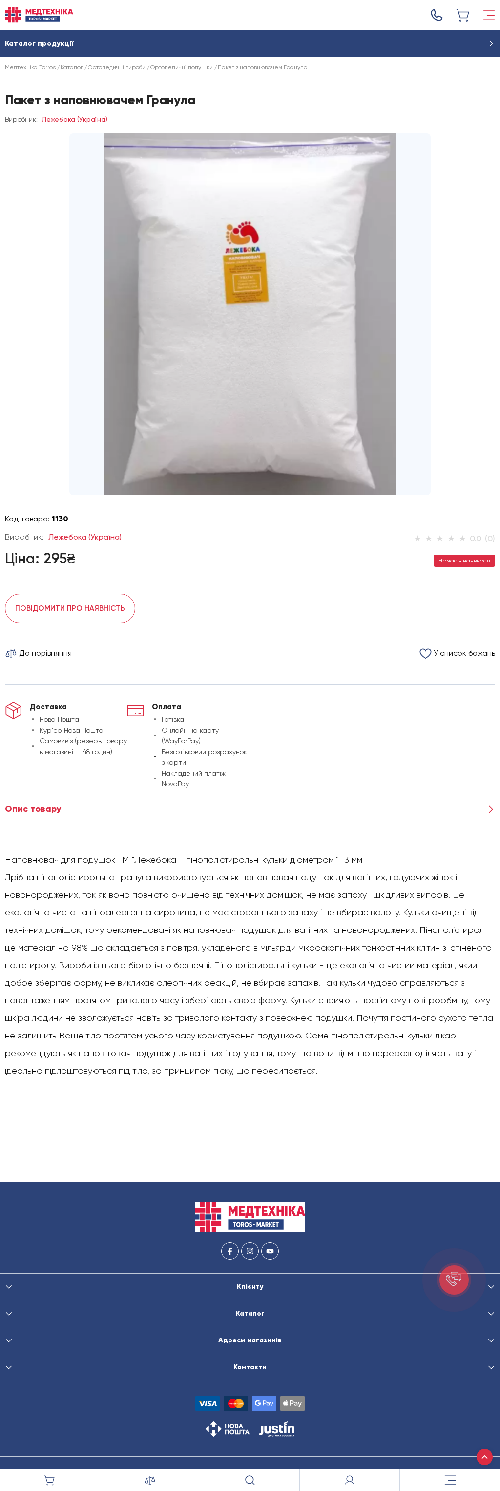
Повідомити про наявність (70, 608)
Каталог (72, 67)
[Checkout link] (463, 15)
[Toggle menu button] (489, 15)
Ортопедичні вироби (117, 67)
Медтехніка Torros (30, 67)
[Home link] (39, 15)
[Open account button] (350, 1480)
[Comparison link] (150, 1480)
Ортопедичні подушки (181, 67)
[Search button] (250, 1480)
